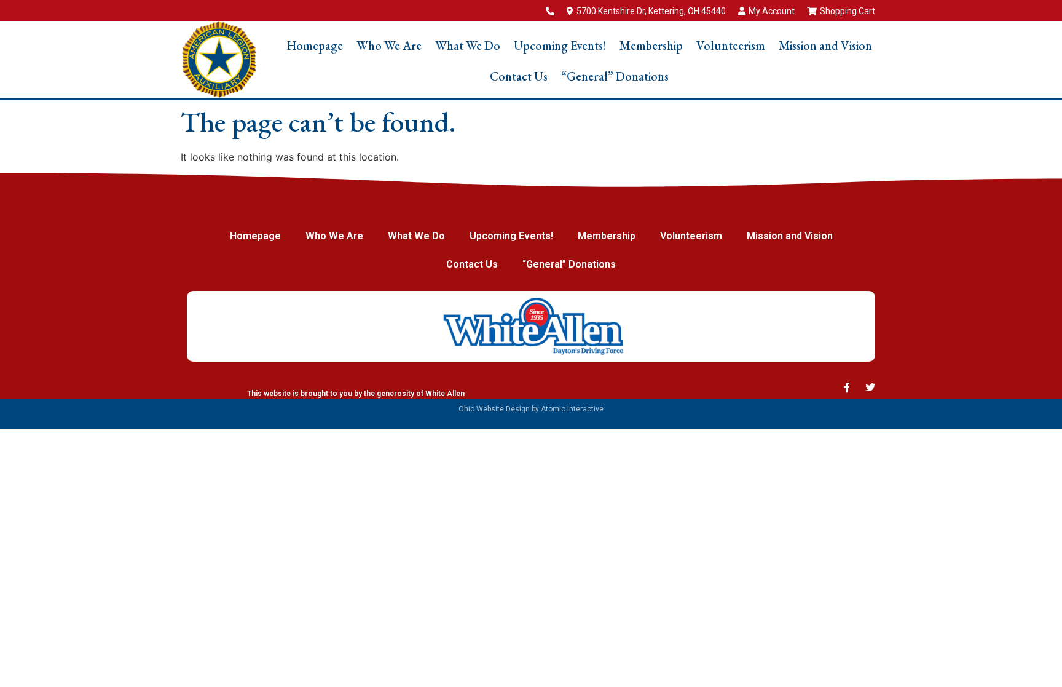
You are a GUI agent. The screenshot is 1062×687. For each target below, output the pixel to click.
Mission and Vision (825, 46)
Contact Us (519, 76)
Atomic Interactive (572, 409)
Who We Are (389, 46)
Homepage (315, 46)
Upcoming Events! (560, 46)
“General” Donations (615, 76)
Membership (651, 46)
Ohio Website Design (494, 409)
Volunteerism (730, 46)
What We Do (467, 46)
